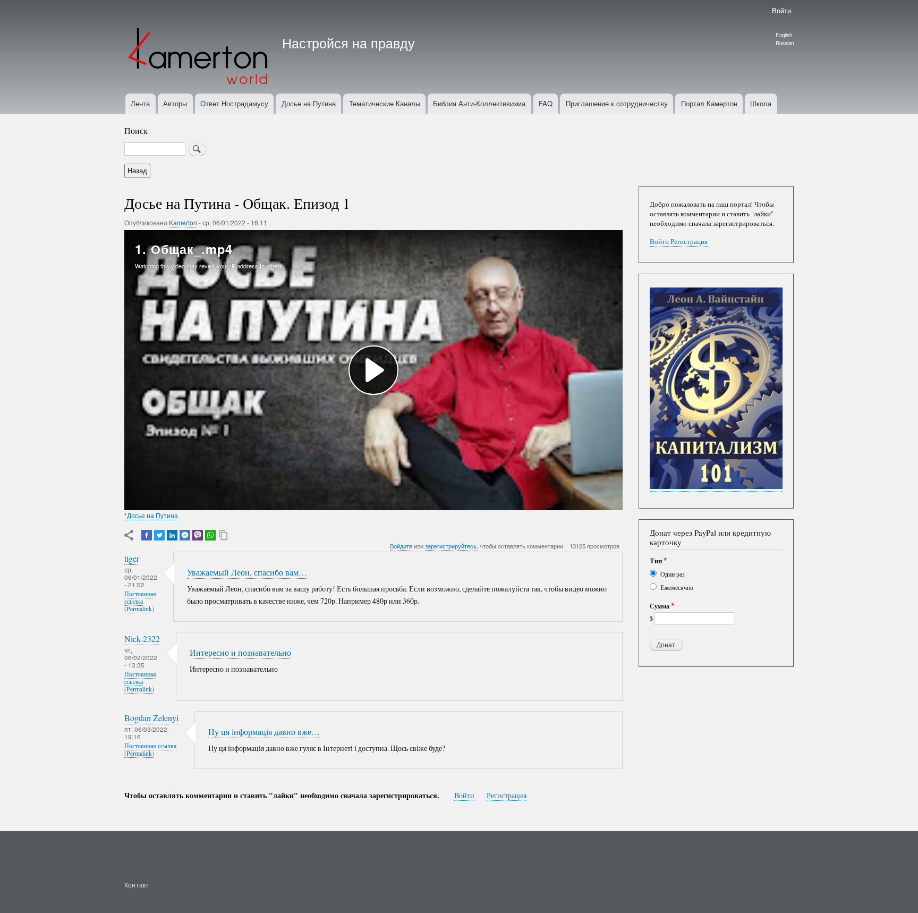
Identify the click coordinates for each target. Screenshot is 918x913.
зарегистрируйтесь (451, 546)
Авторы (175, 103)
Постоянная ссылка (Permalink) (140, 601)
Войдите (401, 546)
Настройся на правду (348, 42)
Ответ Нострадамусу (234, 103)
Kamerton (183, 222)
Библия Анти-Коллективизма (479, 103)
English (784, 35)
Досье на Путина (309, 103)
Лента (140, 103)
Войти (781, 10)
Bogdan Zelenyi (151, 718)
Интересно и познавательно (240, 652)
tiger (131, 558)
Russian (785, 43)
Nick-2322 (142, 639)
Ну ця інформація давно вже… (264, 732)
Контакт (136, 884)
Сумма (659, 606)
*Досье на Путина (151, 515)
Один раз (672, 574)
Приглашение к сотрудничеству (617, 103)
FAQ (545, 103)
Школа (760, 103)
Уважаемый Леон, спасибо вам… (247, 572)
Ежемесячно (676, 587)
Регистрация (506, 795)
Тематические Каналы (384, 103)
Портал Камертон (709, 103)
